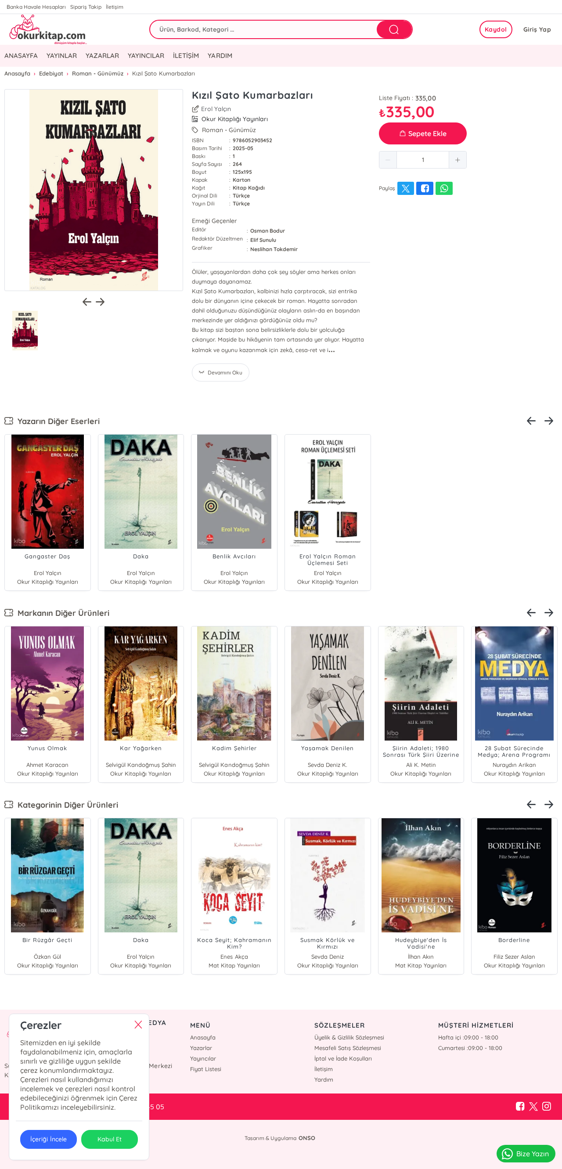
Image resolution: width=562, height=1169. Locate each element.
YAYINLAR (62, 55)
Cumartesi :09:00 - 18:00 (470, 1047)
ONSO (307, 1137)
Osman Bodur (267, 230)
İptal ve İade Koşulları (343, 1058)
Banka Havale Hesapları (36, 7)
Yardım (323, 1079)
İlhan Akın (421, 956)
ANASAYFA (21, 55)
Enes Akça (234, 956)
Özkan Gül (47, 956)
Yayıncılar (203, 1058)
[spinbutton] (423, 160)
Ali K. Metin (421, 764)
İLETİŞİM (186, 55)
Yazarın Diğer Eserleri (56, 421)
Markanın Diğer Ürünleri (61, 613)
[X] (533, 1106)
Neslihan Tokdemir (274, 249)
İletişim (114, 7)
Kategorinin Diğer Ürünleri (65, 805)
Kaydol (496, 29)
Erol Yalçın (216, 108)
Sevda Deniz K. (327, 764)
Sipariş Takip (85, 7)
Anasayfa (203, 1037)
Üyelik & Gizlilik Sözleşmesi (349, 1037)
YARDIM (220, 55)
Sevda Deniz (327, 956)
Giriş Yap (537, 29)
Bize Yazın (532, 1153)
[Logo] (47, 29)
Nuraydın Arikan (514, 764)
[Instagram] (546, 1106)
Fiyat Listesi (205, 1068)
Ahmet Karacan (47, 764)
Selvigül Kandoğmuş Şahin (141, 764)
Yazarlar (201, 1047)
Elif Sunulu (263, 240)
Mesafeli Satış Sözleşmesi (347, 1047)
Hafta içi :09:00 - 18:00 (468, 1037)
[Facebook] (520, 1106)
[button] (388, 159)
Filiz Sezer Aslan (514, 956)
